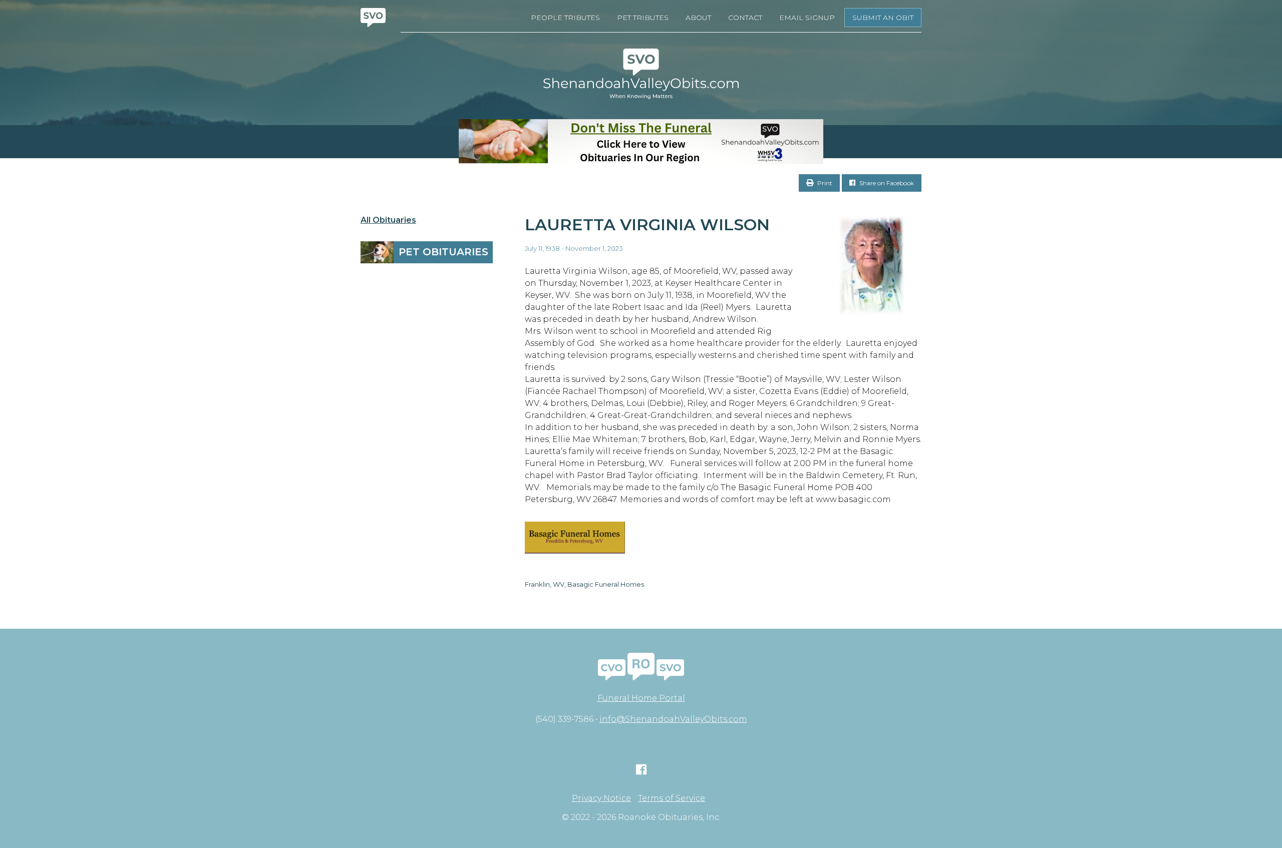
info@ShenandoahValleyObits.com (673, 719)
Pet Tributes (643, 17)
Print (824, 183)
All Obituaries (388, 220)
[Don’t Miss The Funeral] (641, 141)
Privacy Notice (601, 798)
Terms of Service (671, 798)
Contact (745, 17)
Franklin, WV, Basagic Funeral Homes (584, 584)
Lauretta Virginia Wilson (647, 224)
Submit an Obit (882, 17)
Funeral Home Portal (641, 698)
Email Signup (807, 17)
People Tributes (565, 17)
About (698, 17)
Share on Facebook (886, 183)
